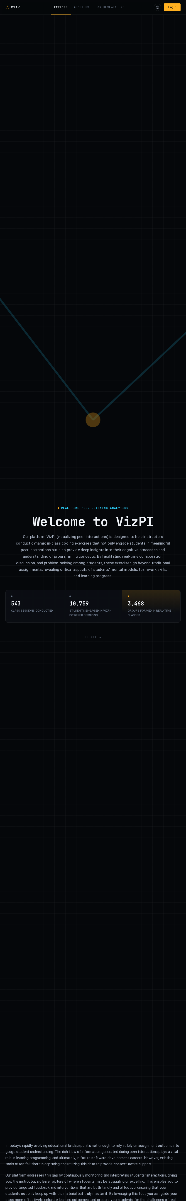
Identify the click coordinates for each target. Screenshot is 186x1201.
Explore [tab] (61, 7)
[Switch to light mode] (157, 7)
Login (172, 7)
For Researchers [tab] (110, 7)
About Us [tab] (81, 7)
